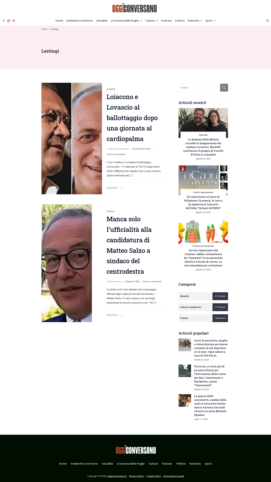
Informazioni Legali (173, 476)
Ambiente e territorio (79, 20)
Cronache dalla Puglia (125, 20)
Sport (209, 20)
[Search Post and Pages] (267, 20)
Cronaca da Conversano (203, 246)
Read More (112, 188)
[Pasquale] (71, 138)
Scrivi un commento (116, 155)
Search (224, 88)
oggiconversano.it (117, 476)
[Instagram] (8, 20)
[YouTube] (13, 20)
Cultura (150, 20)
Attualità (101, 20)
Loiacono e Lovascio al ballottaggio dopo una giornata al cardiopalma (132, 118)
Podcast (166, 20)
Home (59, 20)
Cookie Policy (153, 476)
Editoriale (203, 135)
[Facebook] (3, 20)
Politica (180, 20)
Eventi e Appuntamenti (203, 192)
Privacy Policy (136, 476)
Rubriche (193, 20)
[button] (6, 475)
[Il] (71, 263)
